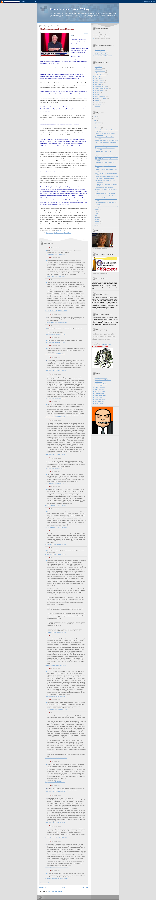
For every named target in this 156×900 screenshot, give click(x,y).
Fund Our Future (99, 385)
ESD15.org (97, 76)
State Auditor (98, 104)
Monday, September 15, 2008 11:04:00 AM (55, 665)
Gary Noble (98, 78)
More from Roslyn (99, 401)
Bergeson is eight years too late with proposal (106, 197)
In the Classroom (99, 82)
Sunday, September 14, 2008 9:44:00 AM (55, 544)
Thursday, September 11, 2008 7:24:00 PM (56, 276)
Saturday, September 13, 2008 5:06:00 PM (56, 527)
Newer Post (42, 887)
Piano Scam (98, 94)
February (97, 221)
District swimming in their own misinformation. (106, 176)
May (96, 215)
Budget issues (49, 233)
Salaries (97, 100)
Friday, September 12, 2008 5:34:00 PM (55, 454)
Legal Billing (98, 84)
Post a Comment (44, 882)
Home (63, 887)
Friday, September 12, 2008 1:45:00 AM (55, 342)
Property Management (100, 96)
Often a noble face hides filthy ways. (104, 187)
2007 (95, 225)
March (97, 219)
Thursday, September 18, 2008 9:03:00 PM (56, 758)
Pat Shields (97, 92)
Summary (97, 106)
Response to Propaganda (101, 51)
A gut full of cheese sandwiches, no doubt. (106, 155)
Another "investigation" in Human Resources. (106, 140)
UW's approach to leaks (101, 378)
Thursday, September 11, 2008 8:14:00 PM (56, 310)
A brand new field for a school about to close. (106, 146)
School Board (67, 233)
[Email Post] (64, 230)
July (96, 211)
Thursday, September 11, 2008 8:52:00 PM (56, 322)
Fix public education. (100, 391)
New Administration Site (101, 86)
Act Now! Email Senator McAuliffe (103, 55)
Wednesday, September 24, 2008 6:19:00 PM (56, 867)
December (98, 122)
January (97, 223)
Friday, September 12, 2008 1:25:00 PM (55, 398)
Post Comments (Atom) (55, 891)
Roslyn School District (100, 399)
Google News (98, 397)
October (97, 126)
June (96, 213)
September (98, 127)
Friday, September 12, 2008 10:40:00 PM (55, 483)
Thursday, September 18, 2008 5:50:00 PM (56, 709)
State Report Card (99, 389)
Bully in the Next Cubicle (101, 383)
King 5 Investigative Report (101, 53)
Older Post (84, 887)
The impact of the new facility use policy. (105, 195)
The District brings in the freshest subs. (105, 193)
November (98, 124)
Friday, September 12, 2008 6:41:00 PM (55, 468)
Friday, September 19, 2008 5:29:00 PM (55, 791)
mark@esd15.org (106, 344)
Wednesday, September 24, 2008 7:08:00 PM (56, 878)
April (96, 217)
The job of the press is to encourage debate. (106, 157)
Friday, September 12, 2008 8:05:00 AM (55, 353)
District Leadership (59, 233)
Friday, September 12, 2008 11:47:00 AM (55, 370)
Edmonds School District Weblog (69, 9)
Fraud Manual (98, 382)
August (97, 209)
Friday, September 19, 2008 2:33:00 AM (55, 782)
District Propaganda (100, 50)
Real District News (99, 393)
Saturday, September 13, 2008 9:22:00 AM (55, 505)
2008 (95, 120)
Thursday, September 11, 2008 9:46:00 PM (56, 334)
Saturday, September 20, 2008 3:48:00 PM (56, 837)
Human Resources (99, 80)
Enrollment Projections (100, 74)
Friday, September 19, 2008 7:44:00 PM (55, 822)
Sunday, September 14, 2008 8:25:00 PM (55, 632)
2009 (95, 118)
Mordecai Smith (99, 403)
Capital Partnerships (100, 70)
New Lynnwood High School (102, 88)
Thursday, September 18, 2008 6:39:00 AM (56, 696)
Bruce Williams (98, 67)
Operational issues (99, 90)
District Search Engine (100, 395)
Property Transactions (100, 98)
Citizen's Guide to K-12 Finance (103, 380)
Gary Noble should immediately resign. (105, 178)
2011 (95, 116)
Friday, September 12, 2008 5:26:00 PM (55, 416)
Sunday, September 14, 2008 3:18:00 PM (55, 554)
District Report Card (100, 387)
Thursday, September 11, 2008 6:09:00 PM (56, 254)
